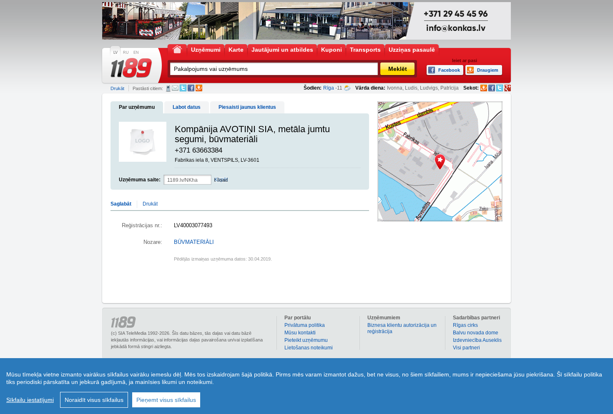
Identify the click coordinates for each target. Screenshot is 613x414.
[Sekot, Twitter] (499, 88)
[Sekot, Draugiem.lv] (483, 88)
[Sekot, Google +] (507, 88)
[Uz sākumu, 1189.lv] (177, 49)
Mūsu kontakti (300, 333)
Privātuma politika (304, 325)
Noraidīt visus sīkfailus (94, 399)
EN (136, 52)
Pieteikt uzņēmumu (306, 340)
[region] (306, 386)
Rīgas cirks (465, 325)
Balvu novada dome (475, 333)
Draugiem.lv (199, 88)
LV (115, 52)
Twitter (183, 88)
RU (126, 52)
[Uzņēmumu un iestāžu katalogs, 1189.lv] (131, 68)
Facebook (191, 88)
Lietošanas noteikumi (308, 348)
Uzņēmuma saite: (140, 180)
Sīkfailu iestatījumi (30, 399)
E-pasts (175, 88)
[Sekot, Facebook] (491, 88)
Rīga (328, 88)
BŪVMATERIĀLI (194, 242)
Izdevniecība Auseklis (477, 340)
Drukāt (117, 88)
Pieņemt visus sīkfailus (166, 399)
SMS (168, 88)
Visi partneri (466, 348)
